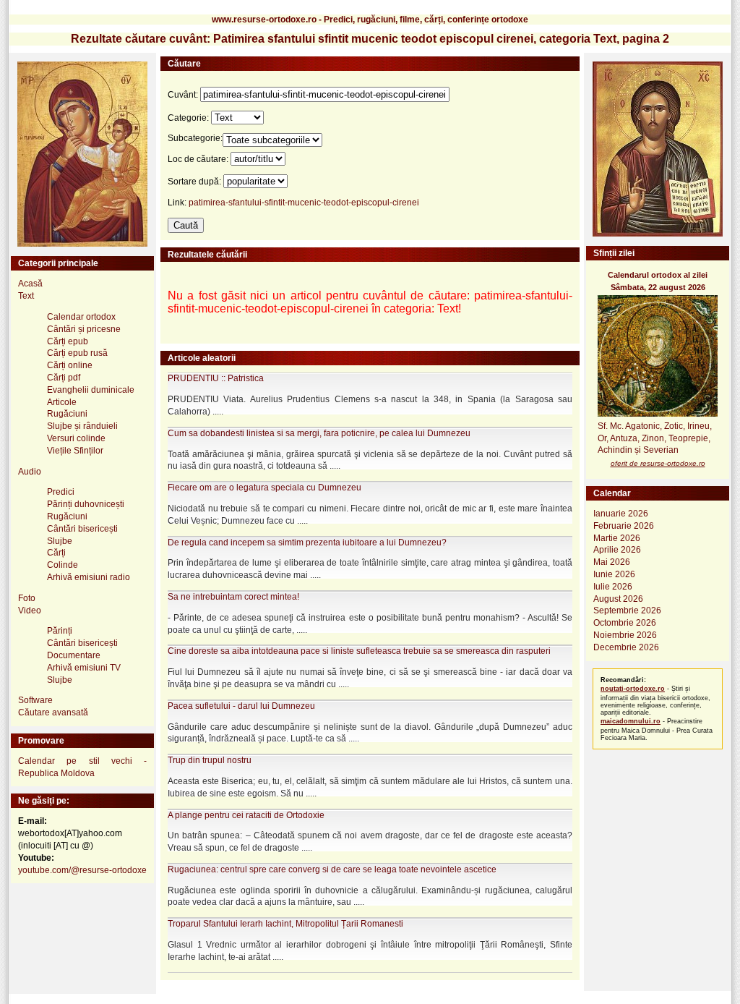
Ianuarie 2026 (620, 514)
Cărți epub (67, 341)
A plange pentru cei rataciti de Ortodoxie (246, 815)
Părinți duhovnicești (85, 504)
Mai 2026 (611, 562)
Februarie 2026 (623, 526)
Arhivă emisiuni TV (84, 668)
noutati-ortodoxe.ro (633, 688)
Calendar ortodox (81, 317)
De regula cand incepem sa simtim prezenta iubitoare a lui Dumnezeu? (307, 542)
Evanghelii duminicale (90, 390)
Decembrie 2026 (626, 647)
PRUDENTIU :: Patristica (216, 378)
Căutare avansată (53, 712)
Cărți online (69, 365)
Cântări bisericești (82, 529)
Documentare (73, 655)
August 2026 (618, 599)
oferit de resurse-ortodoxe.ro (658, 463)
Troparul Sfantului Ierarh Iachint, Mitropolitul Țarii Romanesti (285, 924)
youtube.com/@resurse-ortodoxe (82, 870)
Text (26, 296)
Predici (60, 492)
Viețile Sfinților (75, 451)
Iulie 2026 (612, 587)
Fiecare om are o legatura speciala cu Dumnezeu (264, 487)
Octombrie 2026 (624, 623)
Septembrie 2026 (627, 610)
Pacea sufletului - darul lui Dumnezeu (241, 706)
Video (29, 610)
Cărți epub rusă (77, 353)
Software (35, 700)
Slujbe (59, 541)
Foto (26, 598)
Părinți (59, 631)
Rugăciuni (67, 414)
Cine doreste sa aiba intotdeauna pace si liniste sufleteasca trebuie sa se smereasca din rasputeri (359, 651)
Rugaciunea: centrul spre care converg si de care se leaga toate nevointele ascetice (332, 869)
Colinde (62, 565)
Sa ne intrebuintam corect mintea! (233, 597)
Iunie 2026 (614, 574)
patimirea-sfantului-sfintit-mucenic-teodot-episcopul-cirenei (304, 202)
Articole (62, 402)
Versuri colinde (76, 438)
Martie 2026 (616, 538)
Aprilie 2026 (617, 550)
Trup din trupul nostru (209, 760)
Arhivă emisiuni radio (88, 577)
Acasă (30, 283)
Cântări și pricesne (84, 329)
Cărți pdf (63, 378)
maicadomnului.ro (631, 721)
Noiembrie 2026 (625, 635)
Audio (29, 472)
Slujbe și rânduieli (82, 426)
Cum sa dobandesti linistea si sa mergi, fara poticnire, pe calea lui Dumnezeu (319, 433)
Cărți (56, 553)
